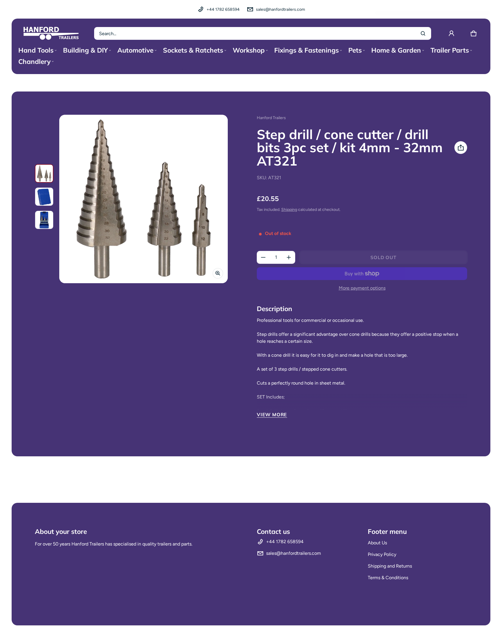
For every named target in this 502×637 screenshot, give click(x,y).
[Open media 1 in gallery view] (44, 173)
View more (272, 414)
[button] (473, 33)
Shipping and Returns (390, 566)
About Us (377, 543)
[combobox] (262, 33)
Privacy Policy (382, 554)
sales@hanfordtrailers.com (280, 9)
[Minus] (263, 257)
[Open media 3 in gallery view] (44, 220)
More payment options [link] (362, 288)
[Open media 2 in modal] (143, 199)
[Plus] (288, 257)
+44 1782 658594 (223, 9)
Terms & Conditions (388, 577)
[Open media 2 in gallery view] (44, 196)
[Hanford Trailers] (51, 33)
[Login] (451, 33)
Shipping (289, 209)
